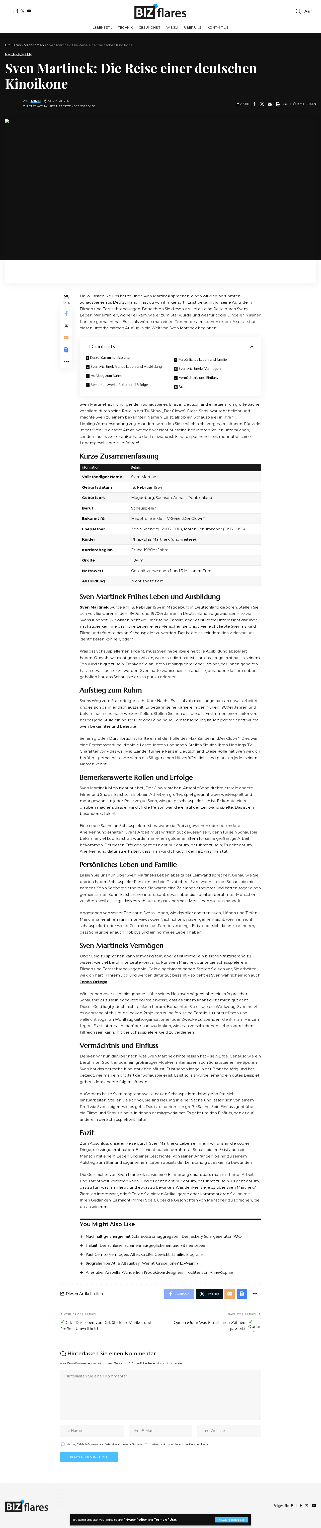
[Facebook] (17, 11)
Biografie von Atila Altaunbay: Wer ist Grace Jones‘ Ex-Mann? (142, 1263)
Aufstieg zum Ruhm (106, 375)
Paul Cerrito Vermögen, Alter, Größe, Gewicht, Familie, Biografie (144, 1254)
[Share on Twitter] (262, 104)
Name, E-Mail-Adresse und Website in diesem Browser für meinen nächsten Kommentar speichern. (137, 1444)
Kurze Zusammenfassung (110, 357)
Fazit (182, 386)
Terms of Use (165, 1519)
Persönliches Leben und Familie (203, 359)
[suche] (298, 11)
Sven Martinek (94, 607)
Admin (36, 101)
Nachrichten (18, 54)
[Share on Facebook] (254, 104)
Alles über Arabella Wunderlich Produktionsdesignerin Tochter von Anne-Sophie (159, 1272)
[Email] (269, 104)
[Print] (277, 104)
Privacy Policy (135, 1519)
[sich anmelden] (9, 11)
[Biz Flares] (160, 11)
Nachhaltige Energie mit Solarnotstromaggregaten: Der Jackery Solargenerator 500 (164, 1236)
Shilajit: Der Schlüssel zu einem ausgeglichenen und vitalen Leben (145, 1245)
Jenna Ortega (93, 981)
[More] (285, 104)
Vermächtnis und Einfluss (198, 377)
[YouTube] (29, 11)
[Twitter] (23, 11)
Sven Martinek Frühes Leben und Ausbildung (126, 366)
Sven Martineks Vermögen (200, 368)
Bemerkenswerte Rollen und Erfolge (119, 384)
